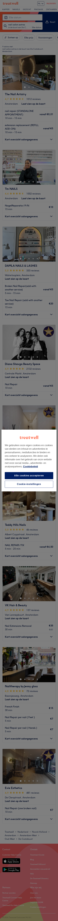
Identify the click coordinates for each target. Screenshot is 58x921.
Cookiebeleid (30, 466)
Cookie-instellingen (29, 484)
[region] (29, 461)
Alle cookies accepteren (29, 475)
